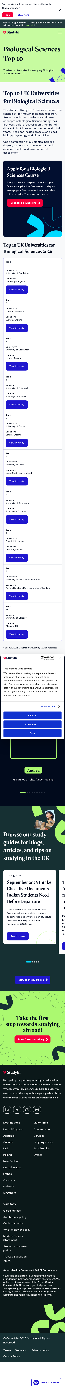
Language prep (43, 1142)
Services (39, 1136)
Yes (8, 14)
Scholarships (42, 1148)
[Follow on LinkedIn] (7, 1110)
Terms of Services (14, 1350)
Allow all (32, 715)
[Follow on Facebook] (17, 1110)
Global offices (12, 1210)
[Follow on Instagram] (37, 1110)
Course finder (42, 1129)
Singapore (9, 1193)
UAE (5, 1148)
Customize (30, 724)
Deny (32, 733)
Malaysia (8, 1186)
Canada (8, 1142)
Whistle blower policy (16, 1230)
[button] (23, 792)
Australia (9, 1136)
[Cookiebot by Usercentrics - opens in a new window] (41, 658)
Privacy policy (40, 1350)
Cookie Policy (11, 1356)
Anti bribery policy (15, 1217)
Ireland (7, 1155)
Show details (48, 706)
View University (16, 289)
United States (12, 1167)
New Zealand (11, 1161)
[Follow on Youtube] (27, 1110)
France (7, 1174)
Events (38, 1155)
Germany (9, 1180)
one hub (29, 25)
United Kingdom (13, 1129)
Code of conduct (14, 1223)
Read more (18, 936)
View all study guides (31, 979)
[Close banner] (60, 658)
